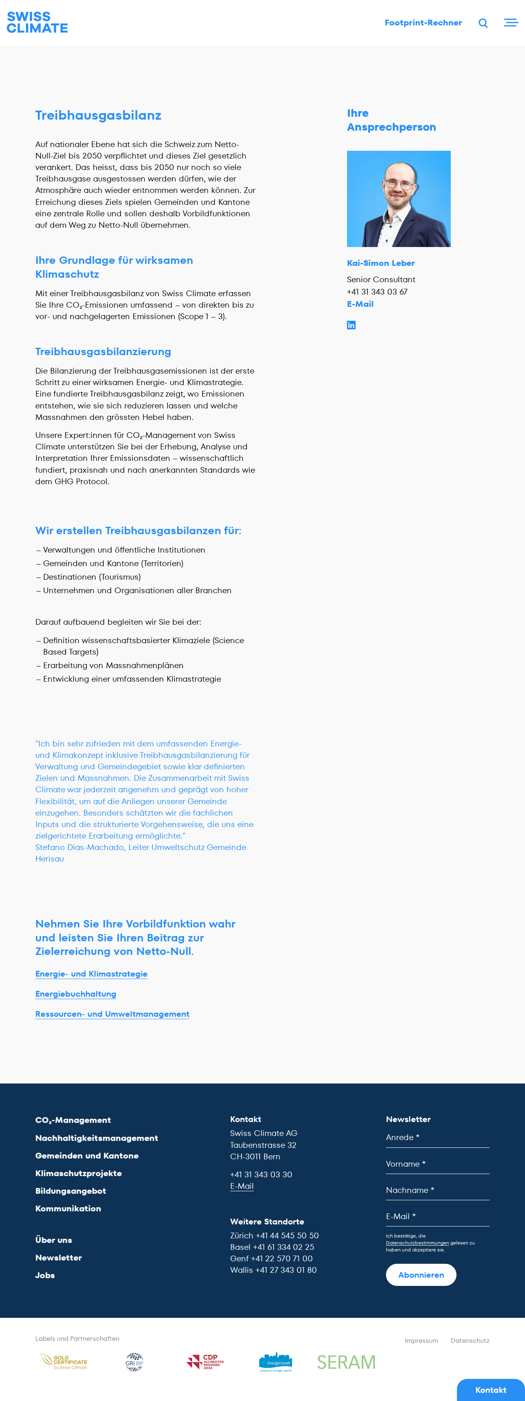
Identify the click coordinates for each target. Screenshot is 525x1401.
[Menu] (510, 22)
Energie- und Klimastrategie (91, 973)
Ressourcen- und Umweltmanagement (112, 1014)
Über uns (53, 1240)
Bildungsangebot (70, 1191)
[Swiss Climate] (37, 22)
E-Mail (360, 304)
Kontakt (491, 1390)
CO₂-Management (73, 1120)
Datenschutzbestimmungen (417, 1242)
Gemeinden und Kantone (87, 1155)
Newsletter (58, 1257)
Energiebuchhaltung (75, 994)
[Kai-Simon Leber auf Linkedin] (399, 324)
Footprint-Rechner (423, 22)
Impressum (421, 1340)
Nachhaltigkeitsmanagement (96, 1138)
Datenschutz (470, 1340)
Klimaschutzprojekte (78, 1173)
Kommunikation (68, 1208)
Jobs (45, 1275)
